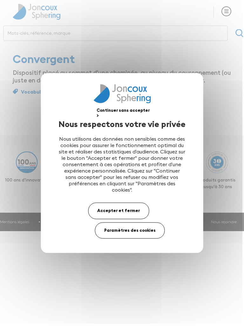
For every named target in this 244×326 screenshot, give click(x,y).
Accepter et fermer (118, 210)
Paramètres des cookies (130, 230)
